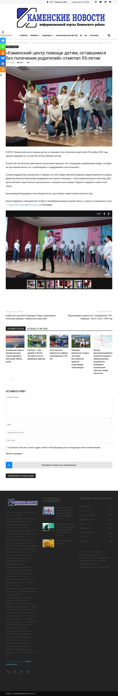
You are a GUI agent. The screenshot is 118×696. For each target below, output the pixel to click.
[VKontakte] (105, 2)
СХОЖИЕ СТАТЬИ (15, 329)
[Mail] (96, 2)
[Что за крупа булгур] (48, 543)
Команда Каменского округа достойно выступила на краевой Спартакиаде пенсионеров (80, 359)
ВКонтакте (33, 205)
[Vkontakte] (3, 58)
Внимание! (84, 506)
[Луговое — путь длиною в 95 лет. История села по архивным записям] (37, 341)
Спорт (82, 523)
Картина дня (85, 510)
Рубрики (34, 35)
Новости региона (87, 532)
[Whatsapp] (3, 46)
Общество (84, 528)
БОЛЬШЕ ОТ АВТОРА (37, 329)
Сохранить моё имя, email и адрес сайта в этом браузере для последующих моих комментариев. (54, 447)
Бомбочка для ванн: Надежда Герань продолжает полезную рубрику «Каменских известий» (31, 317)
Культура (83, 541)
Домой (9, 42)
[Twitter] (100, 2)
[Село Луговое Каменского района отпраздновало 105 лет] (59, 341)
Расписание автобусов (66, 35)
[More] (3, 69)
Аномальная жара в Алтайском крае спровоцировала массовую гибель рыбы (15, 356)
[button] (108, 35)
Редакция (46, 35)
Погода (83, 536)
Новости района (12, 47)
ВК (81, 35)
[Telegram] (3, 40)
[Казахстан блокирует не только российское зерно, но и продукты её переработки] (48, 527)
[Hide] (1, 75)
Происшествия (86, 519)
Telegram (94, 35)
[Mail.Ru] (3, 64)
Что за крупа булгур (64, 541)
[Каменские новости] (59, 18)
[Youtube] (110, 2)
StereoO (32, 693)
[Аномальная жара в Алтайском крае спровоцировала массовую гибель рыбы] (15, 341)
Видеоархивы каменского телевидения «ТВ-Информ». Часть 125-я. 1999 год (90, 317)
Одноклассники (16, 205)
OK (86, 35)
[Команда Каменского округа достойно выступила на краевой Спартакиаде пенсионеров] (81, 341)
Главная (23, 35)
